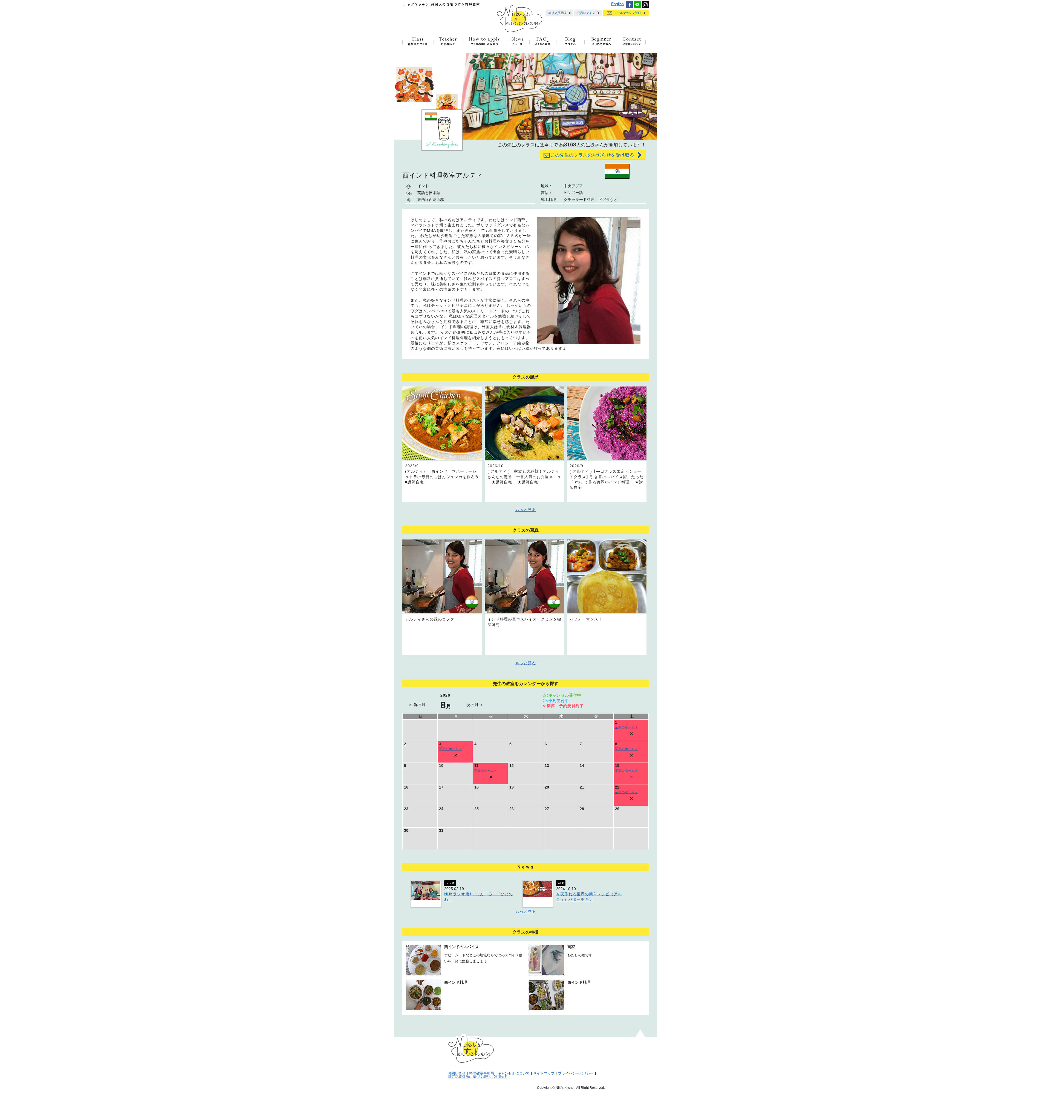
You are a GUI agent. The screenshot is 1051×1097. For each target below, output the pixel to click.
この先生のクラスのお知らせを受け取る (593, 155)
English (617, 4)
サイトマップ (544, 1073)
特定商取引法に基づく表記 (469, 1077)
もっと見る (525, 509)
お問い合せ (457, 1073)
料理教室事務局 (481, 1073)
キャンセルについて (514, 1073)
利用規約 (501, 1077)
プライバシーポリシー (576, 1073)
